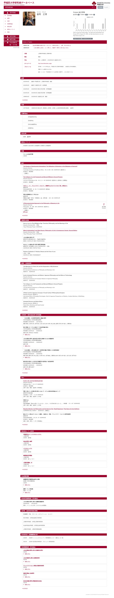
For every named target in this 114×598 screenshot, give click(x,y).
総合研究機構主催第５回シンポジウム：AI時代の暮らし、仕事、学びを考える (52, 45)
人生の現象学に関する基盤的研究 (31, 558)
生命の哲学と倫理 (27, 441)
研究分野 (9, 26)
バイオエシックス (27, 448)
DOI (26, 173)
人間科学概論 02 (27, 462)
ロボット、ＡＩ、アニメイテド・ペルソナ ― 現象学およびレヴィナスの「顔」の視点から (45, 185)
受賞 (8, 32)
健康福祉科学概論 (27, 455)
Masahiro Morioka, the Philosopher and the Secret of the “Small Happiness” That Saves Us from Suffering (51, 408)
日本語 (100, 7)
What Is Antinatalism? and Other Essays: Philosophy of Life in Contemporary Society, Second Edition (50, 230)
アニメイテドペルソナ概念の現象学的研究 (33, 565)
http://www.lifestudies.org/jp (45, 63)
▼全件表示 (25, 100)
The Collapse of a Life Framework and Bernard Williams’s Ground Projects (43, 177)
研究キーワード (11, 29)
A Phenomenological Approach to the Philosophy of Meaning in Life (41, 203)
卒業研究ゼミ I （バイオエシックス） (32, 434)
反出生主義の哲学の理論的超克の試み (32, 581)
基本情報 (9, 15)
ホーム (93, 7)
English (106, 7)
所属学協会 (10, 23)
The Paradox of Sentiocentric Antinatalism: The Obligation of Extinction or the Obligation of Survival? (50, 166)
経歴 (8, 18)
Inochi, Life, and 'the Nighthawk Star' (33, 380)
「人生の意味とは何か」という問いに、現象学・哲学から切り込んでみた (51, 47)
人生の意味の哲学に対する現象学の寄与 (33, 550)
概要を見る (27, 334)
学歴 (8, 21)
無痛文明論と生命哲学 (28, 573)
